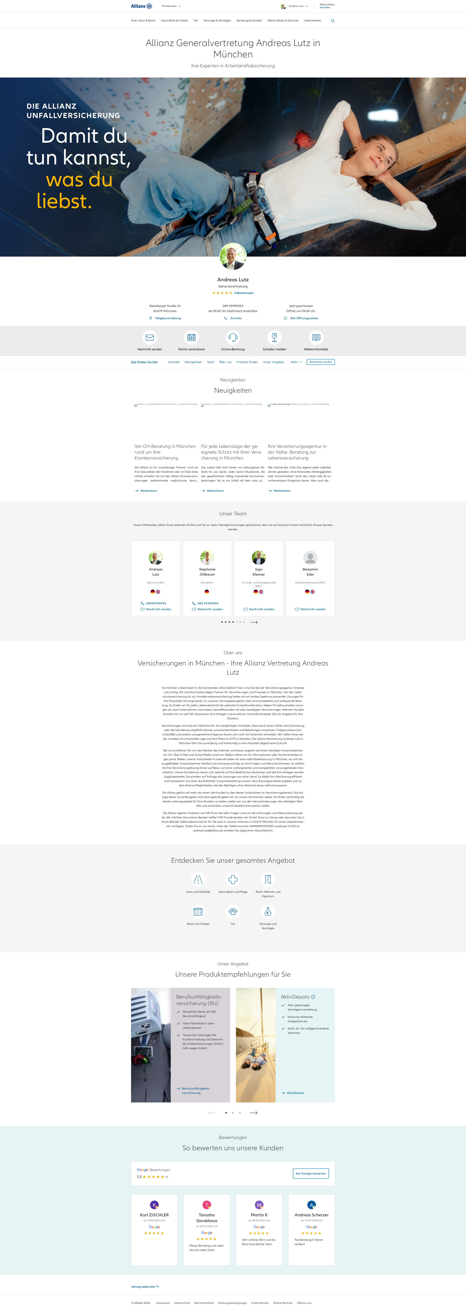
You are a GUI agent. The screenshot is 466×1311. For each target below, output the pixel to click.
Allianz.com (304, 1303)
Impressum (163, 1303)
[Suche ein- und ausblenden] (332, 20)
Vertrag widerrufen (143, 1287)
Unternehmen (260, 1303)
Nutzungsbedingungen (232, 1303)
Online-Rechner (283, 1303)
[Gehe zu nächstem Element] (254, 622)
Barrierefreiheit (204, 1303)
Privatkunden (169, 6)
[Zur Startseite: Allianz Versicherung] (141, 6)
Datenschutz (182, 1303)
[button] (233, 256)
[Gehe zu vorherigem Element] (211, 622)
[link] (233, 340)
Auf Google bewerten (311, 1173)
